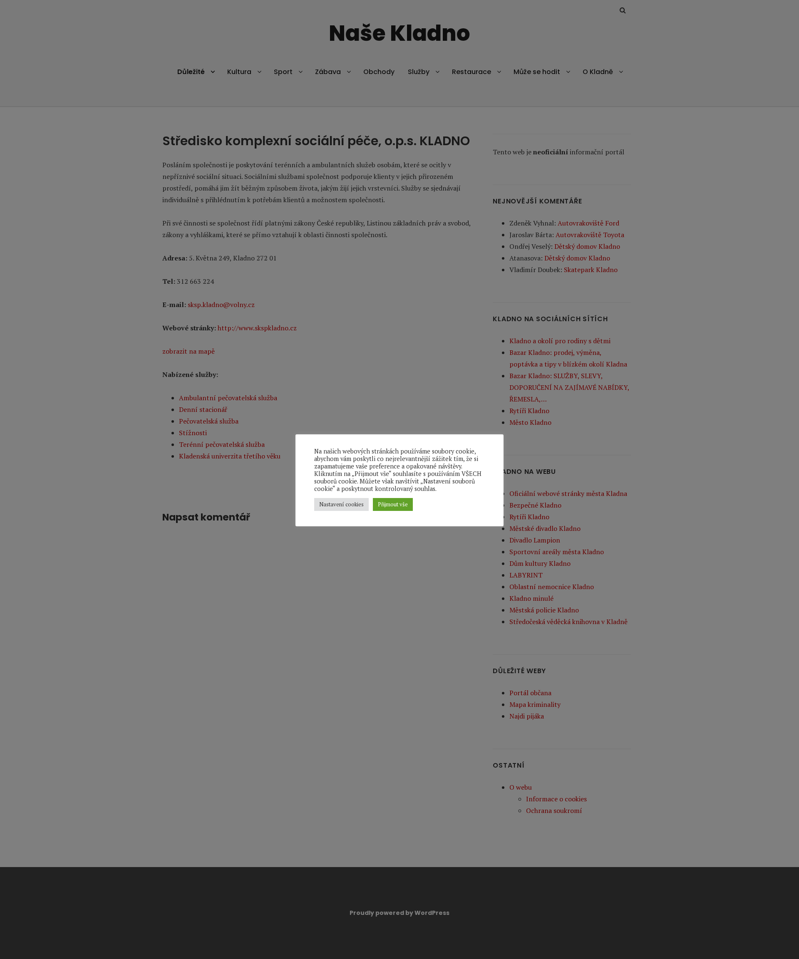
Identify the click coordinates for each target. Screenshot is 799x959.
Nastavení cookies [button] (341, 504)
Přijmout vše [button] (393, 504)
